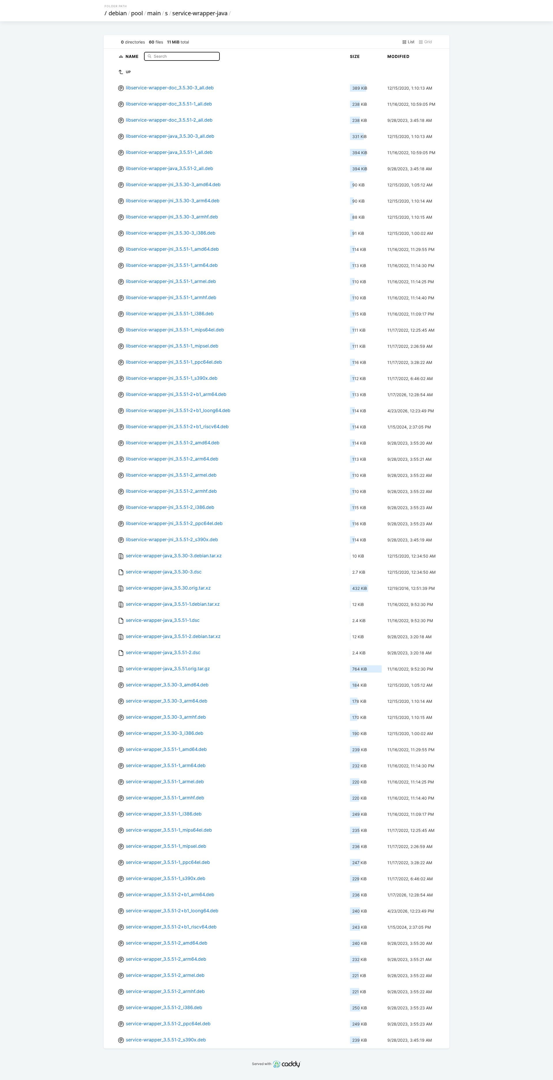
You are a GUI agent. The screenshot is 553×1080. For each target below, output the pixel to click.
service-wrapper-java (200, 13)
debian (118, 13)
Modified (398, 56)
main (154, 13)
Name (133, 56)
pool (137, 13)
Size (355, 56)
